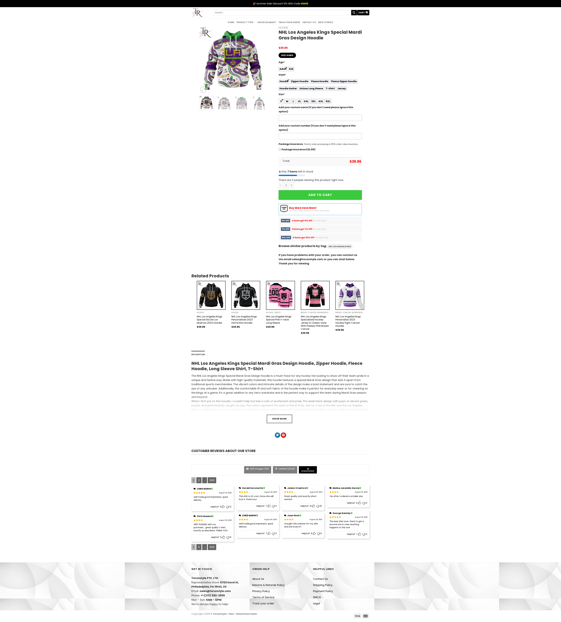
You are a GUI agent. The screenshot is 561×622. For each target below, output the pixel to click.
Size (282, 94)
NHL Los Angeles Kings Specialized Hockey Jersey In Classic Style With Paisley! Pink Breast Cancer (315, 322)
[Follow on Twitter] (277, 435)
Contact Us (309, 22)
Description (198, 354)
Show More (279, 418)
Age (282, 62)
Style (282, 74)
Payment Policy (323, 591)
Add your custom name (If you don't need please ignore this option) (316, 109)
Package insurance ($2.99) (298, 149)
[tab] (198, 354)
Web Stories (325, 22)
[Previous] (204, 60)
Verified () (286, 468)
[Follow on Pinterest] (283, 435)
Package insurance (291, 144)
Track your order (289, 22)
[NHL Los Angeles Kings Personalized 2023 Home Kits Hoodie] (246, 295)
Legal (316, 603)
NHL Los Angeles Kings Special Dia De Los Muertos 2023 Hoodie (209, 319)
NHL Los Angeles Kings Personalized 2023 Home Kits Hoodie (244, 319)
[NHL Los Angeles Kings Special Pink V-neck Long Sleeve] (280, 295)
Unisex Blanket (266, 22)
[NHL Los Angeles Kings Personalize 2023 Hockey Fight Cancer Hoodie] (350, 295)
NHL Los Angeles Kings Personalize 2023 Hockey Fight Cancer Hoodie (348, 321)
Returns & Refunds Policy (268, 585)
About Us (258, 579)
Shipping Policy (323, 585)
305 (211, 480)
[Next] (261, 60)
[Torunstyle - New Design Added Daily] (200, 12)
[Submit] (354, 12)
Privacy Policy (261, 591)
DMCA (317, 597)
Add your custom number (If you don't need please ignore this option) (317, 128)
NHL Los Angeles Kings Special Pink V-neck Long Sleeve (278, 319)
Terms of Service (263, 597)
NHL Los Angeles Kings (340, 246)
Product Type (245, 22)
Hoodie (283, 27)
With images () (259, 468)
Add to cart (320, 195)
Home (231, 22)
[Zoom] (203, 90)
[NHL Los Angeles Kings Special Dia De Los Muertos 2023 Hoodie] (211, 295)
